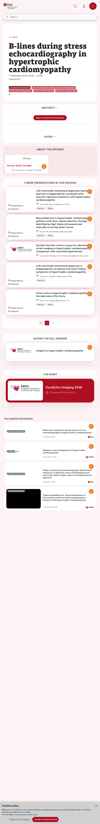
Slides (50, 208)
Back (15, 37)
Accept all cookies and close (46, 819)
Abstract (41, 208)
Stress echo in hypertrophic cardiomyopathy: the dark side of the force (62, 294)
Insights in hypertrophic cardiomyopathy (59, 350)
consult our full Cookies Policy (26, 814)
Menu (13, 16)
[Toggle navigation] (93, 6)
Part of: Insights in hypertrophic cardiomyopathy (54, 87)
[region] (50, 813)
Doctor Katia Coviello (19, 165)
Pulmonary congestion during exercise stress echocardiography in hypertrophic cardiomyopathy (67, 431)
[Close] (96, 805)
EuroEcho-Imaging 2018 (64, 387)
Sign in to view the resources (50, 118)
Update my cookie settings (20, 819)
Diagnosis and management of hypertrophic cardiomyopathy (64, 451)
